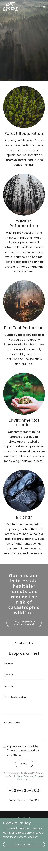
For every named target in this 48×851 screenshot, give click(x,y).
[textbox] (24, 663)
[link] (10, 6)
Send (24, 763)
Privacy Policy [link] (23, 776)
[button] (44, 6)
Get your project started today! (24, 623)
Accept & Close (24, 844)
